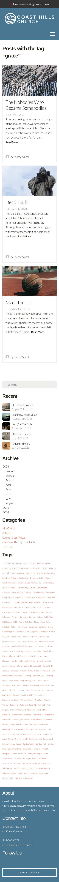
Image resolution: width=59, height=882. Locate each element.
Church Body (23, 587)
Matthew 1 (6, 685)
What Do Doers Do (43, 768)
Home (39, 656)
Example (32, 617)
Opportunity (35, 690)
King (53, 671)
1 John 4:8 (39, 563)
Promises (38, 700)
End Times (16, 612)
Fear (31, 622)
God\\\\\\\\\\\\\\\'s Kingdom (11, 641)
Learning (27, 675)
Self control (31, 734)
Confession (40, 597)
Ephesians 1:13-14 (36, 612)
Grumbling (37, 651)
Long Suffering (25, 680)
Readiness (6, 714)
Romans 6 (42, 729)
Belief (43, 573)
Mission (51, 685)
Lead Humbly (7, 675)
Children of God (24, 583)
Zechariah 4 (43, 773)
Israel (33, 661)
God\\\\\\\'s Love (43, 636)
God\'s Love (43, 631)
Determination (47, 602)
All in (9, 573)
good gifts (18, 778)
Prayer (23, 700)
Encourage (6, 612)
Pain (43, 690)
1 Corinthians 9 (8, 563)
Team (45, 753)
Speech (19, 744)
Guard (45, 651)
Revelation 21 (7, 729)
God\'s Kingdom (31, 631)
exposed (5, 778)
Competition (18, 597)
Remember (6, 719)
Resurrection (43, 724)
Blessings (5, 578)
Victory (41, 763)
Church (32, 587)
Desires (37, 602)
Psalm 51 (41, 705)
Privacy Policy (29, 872)
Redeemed (27, 714)
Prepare (30, 700)
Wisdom (5, 773)
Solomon (5, 744)
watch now (42, 4)
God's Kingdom (8, 631)
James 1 (40, 661)
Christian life (36, 583)
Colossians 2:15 (17, 592)
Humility (14, 661)
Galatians (42, 627)
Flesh (42, 622)
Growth (28, 651)
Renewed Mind (36, 719)
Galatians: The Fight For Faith (18, 542)
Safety (12, 734)
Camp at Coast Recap (13, 537)
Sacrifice (5, 734)
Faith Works (49, 617)
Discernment (7, 607)
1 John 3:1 (30, 563)
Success (14, 753)
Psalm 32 (32, 705)
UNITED (7, 546)
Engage (24, 612)
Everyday (15, 617)
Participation (7, 695)
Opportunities (23, 690)
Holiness (11, 656)
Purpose (5, 710)
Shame (11, 739)
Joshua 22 (14, 671)
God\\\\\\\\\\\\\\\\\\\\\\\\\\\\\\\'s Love (21, 646)
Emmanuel (46, 607)
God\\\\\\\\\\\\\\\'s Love (29, 641)
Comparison (7, 597)
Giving (50, 627)
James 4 (5, 666)
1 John (47, 563)
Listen (4, 680)
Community (50, 592)
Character (12, 583)
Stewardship (27, 749)
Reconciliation (16, 714)
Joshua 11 (37, 666)
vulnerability (28, 778)
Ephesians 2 (49, 612)
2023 (45, 568)
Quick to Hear (42, 710)
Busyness (33, 578)
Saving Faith (21, 734)
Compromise (30, 597)
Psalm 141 (24, 705)
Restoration (28, 724)
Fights (36, 622)
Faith (15, 622)
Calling (42, 578)
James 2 (48, 661)
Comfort (28, 592)
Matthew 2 (16, 685)
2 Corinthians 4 (22, 568)
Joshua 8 (23, 671)
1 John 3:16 (20, 563)
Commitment (38, 592)
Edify (39, 607)
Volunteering (7, 768)
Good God (48, 646)
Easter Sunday (30, 607)
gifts (11, 778)
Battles (28, 573)
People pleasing (39, 695)
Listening (49, 675)
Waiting (17, 768)
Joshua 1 (5, 671)
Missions (43, 685)
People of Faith (26, 695)
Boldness (14, 578)
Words (19, 773)
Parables (49, 690)
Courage (16, 602)
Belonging (51, 573)
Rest (35, 724)
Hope (45, 656)
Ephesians (6, 617)
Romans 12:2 (32, 729)
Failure (40, 617)
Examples (24, 617)
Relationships (49, 714)
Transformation (19, 763)
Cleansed (5, 592)
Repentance (47, 719)
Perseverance (7, 700)
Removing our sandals (21, 719)
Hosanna (5, 661)
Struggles (5, 753)
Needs (4, 690)
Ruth (49, 729)
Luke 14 (45, 680)
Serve (39, 734)
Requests (5, 724)
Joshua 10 (28, 666)
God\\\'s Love (15, 636)
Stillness (37, 749)
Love (39, 680)
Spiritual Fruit (41, 744)
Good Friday (38, 646)
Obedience (13, 690)
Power (16, 700)
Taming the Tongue (35, 753)
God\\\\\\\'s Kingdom (29, 636)
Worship (34, 773)
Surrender (22, 753)
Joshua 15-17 (48, 666)
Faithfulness (7, 622)
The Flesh (17, 758)
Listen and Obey (38, 675)
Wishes (13, 773)
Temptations (7, 758)
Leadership (18, 675)
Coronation (6, 602)
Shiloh (24, 739)
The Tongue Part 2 (29, 758)
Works (26, 773)
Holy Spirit (31, 656)
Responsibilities (16, 724)
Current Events (27, 602)
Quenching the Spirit (18, 710)
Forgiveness (22, 627)
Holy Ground (21, 656)
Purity (48, 705)
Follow (13, 627)
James (12, 666)
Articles (6, 533)
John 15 (20, 666)
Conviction (50, 597)
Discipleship (18, 607)
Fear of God (23, 622)
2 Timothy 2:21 (35, 568)
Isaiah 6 (27, 661)
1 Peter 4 (11, 568)
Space (13, 744)
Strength (45, 749)
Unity (34, 763)
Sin (40, 739)
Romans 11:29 (19, 729)
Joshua (38, 671)
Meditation (34, 685)
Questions (31, 710)
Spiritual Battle (28, 744)
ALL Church (8, 528)
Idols (20, 661)
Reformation (38, 714)
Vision (47, 763)
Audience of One (18, 573)
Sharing (18, 739)
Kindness (46, 671)
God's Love (20, 631)
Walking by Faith (27, 768)
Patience (16, 695)
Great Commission (16, 651)
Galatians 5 (32, 627)
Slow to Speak (48, 739)
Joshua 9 (31, 671)
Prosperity (14, 705)
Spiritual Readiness (14, 749)
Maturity (25, 685)
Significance (33, 739)
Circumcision (42, 587)
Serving (46, 734)
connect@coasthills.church (17, 845)
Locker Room (13, 680)
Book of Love (24, 578)
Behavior (36, 573)
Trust (29, 763)
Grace (4, 651)
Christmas (12, 587)
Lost (34, 680)
